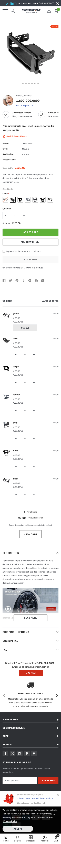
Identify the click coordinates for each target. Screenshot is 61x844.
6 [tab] (38, 83)
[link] (5, 753)
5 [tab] (35, 83)
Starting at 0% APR (36, 3)
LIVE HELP (31, 673)
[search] (13, 11)
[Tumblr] (23, 280)
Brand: (6, 143)
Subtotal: (7, 223)
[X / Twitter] (10, 280)
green (5, 200)
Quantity (7, 208)
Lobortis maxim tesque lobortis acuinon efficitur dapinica (36, 798)
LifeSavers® (27, 143)
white (43, 200)
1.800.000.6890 (28, 100)
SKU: (5, 149)
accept (18, 829)
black (50, 200)
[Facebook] (4, 280)
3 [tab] (29, 83)
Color (6, 193)
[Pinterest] (16, 280)
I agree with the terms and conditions (23, 251)
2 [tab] (26, 83)
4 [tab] (32, 83)
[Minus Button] (6, 215)
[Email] (36, 280)
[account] (49, 11)
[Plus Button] (24, 215)
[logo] (31, 11)
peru (13, 200)
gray (35, 200)
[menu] (5, 10)
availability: (8, 154)
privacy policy (10, 821)
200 (8, 268)
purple (20, 200)
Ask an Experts (23, 105)
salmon (28, 200)
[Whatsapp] (42, 280)
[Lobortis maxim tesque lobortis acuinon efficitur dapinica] (8, 799)
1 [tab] (23, 83)
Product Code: (9, 159)
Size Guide (8, 189)
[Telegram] (29, 280)
